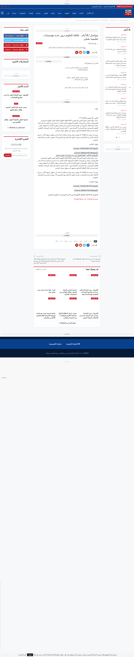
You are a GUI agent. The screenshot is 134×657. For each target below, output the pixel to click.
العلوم (85, 241)
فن (8, 13)
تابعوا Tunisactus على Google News (86, 199)
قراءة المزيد (22, 655)
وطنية (74, 13)
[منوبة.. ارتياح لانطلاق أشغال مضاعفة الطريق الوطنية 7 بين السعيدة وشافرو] (67, 304)
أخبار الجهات (39, 43)
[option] (117, 85)
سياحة (14, 13)
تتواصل (75, 241)
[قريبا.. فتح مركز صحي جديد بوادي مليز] (93, 89)
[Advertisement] (67, 215)
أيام (90, 241)
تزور (71, 241)
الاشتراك (7, 155)
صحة (59, 13)
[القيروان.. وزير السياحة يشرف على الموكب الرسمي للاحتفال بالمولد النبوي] (88, 304)
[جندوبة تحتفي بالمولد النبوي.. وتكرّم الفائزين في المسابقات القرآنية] (93, 80)
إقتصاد (31, 13)
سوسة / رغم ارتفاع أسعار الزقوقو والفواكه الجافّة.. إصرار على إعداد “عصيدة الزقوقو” (120, 115)
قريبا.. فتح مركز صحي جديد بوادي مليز (76, 87)
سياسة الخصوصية (97, 6)
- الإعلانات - (67, 233)
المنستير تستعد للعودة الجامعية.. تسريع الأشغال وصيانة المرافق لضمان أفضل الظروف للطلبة (118, 89)
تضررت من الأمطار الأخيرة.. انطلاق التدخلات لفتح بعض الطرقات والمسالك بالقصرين (118, 129)
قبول (30, 655)
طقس (46, 13)
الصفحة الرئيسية (108, 6)
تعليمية (65, 241)
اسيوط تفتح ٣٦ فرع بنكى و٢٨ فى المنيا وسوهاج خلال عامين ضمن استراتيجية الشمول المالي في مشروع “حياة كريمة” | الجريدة (49, 261)
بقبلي (81, 241)
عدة (61, 241)
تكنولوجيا (22, 13)
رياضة (53, 13)
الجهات (66, 13)
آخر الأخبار (90, 13)
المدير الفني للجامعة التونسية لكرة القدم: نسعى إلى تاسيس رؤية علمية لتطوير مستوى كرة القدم (118, 63)
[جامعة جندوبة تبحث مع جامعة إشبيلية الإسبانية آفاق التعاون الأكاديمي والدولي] (45, 304)
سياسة (38, 13)
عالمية (81, 13)
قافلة (57, 241)
